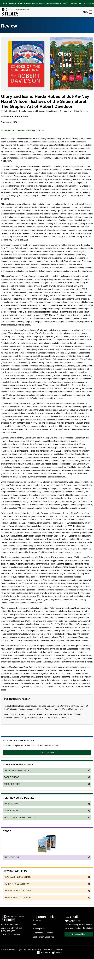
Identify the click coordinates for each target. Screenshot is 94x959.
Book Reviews (11, 777)
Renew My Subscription (17, 884)
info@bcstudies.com (12, 934)
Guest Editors (12, 784)
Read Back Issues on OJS (17, 877)
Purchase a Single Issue (17, 891)
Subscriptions (12, 857)
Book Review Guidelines (43, 937)
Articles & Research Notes (19, 817)
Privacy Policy (36, 950)
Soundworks (11, 804)
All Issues (37, 920)
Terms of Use (47, 950)
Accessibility (58, 950)
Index (35, 924)
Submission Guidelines (16, 770)
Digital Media (11, 811)
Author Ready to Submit (17, 898)
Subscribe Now (47, 753)
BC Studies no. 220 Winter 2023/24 (17, 130)
